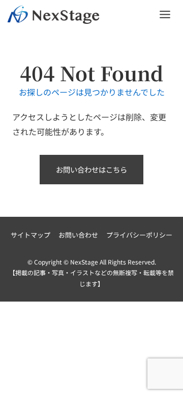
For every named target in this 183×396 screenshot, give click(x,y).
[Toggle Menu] (165, 14)
